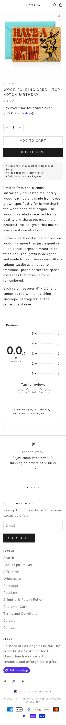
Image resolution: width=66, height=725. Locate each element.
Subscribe (19, 538)
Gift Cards (11, 572)
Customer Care (15, 607)
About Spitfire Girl (17, 565)
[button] (46, 333)
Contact (9, 628)
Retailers (10, 593)
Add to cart (33, 141)
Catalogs (10, 586)
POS (36, 699)
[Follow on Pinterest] (22, 681)
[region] (33, 462)
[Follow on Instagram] (14, 681)
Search (8, 558)
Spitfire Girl (12, 83)
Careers (9, 620)
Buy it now (33, 152)
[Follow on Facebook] (5, 681)
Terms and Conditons (20, 614)
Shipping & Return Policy (23, 600)
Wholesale (12, 579)
